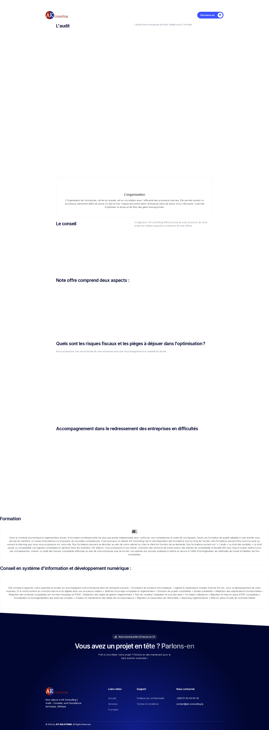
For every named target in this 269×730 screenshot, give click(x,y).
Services (102, 15)
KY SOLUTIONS (64, 724)
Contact (137, 15)
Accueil (86, 15)
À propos (120, 15)
